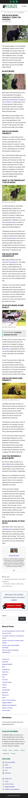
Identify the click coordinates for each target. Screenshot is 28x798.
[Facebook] (11, 1)
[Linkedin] (14, 570)
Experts (16, 750)
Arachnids (5, 661)
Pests (3, 697)
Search (4, 615)
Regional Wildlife (7, 702)
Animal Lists (5, 659)
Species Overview (7, 708)
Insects (4, 687)
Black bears (5, 349)
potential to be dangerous (10, 262)
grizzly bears (12, 238)
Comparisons (6, 669)
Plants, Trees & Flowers (9, 700)
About (10, 750)
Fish (3, 677)
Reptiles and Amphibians (9, 705)
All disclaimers (21, 12)
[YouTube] (14, 1)
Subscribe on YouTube (14, 605)
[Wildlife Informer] (10, 6)
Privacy (13, 753)
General (4, 685)
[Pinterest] (16, 1)
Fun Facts (5, 679)
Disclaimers (6, 753)
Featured (4, 674)
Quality (5, 750)
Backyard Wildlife (7, 664)
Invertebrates (6, 690)
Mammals (7, 577)
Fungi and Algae (6, 682)
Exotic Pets (5, 672)
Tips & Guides (6, 710)
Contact (22, 750)
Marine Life (5, 695)
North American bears (9, 222)
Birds (3, 667)
